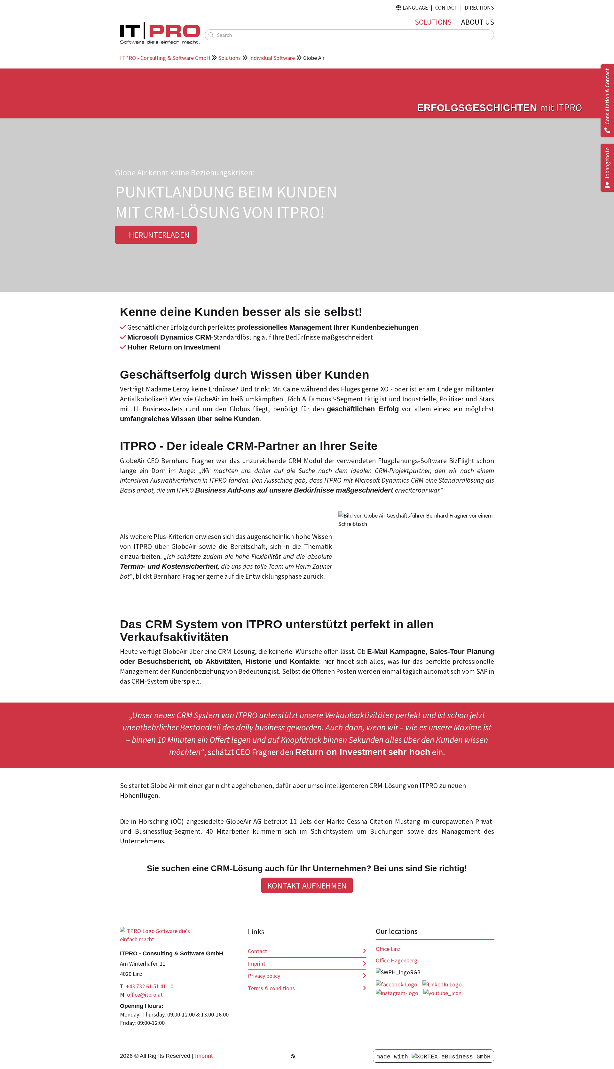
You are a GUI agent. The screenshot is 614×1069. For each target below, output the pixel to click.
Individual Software (272, 57)
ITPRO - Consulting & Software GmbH (165, 57)
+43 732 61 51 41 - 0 (149, 986)
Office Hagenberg (396, 960)
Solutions (433, 22)
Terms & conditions (271, 988)
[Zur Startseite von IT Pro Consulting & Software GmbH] (160, 934)
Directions (479, 7)
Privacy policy (264, 975)
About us (477, 22)
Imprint (256, 963)
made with (394, 1057)
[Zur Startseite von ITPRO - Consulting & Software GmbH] (160, 33)
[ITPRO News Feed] (293, 1056)
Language (412, 7)
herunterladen (158, 234)
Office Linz (388, 948)
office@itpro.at (145, 994)
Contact (446, 7)
